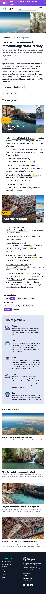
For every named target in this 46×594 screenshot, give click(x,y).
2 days (12, 299)
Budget (18, 306)
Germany (5, 567)
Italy (3, 569)
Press (25, 576)
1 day (6, 299)
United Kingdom (7, 564)
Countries (6, 38)
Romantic (8, 310)
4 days (25, 299)
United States (6, 561)
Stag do (16, 310)
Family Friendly (28, 306)
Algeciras (25, 38)
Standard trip (9, 306)
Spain (15, 38)
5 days (32, 299)
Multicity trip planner (30, 581)
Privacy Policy (27, 578)
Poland (4, 574)
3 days (19, 299)
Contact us (27, 573)
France (4, 577)
